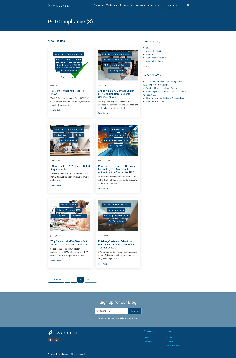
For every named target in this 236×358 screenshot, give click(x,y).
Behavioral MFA (116, 135)
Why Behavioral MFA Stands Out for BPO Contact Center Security (68, 243)
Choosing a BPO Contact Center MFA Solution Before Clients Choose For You (116, 93)
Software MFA (79, 216)
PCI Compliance (69, 71)
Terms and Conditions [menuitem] (174, 345)
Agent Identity (154, 51)
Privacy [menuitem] (169, 337)
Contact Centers (73, 60)
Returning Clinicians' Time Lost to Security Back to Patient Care (165, 93)
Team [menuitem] (146, 337)
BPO (58, 60)
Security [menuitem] (169, 341)
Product (97, 5)
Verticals (110, 5)
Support (139, 5)
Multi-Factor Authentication (69, 54)
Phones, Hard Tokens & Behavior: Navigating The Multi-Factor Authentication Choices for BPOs (117, 169)
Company (152, 5)
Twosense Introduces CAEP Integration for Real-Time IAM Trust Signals (163, 83)
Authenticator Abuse (156, 58)
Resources (125, 5)
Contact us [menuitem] (148, 341)
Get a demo (172, 5)
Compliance (62, 65)
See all (146, 66)
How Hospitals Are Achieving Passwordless (165, 98)
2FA (149, 48)
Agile (149, 54)
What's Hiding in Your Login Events (161, 88)
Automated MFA (154, 61)
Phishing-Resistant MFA (116, 140)
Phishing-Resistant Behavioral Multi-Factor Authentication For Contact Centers (116, 244)
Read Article (55, 110)
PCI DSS (77, 65)
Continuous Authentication (116, 60)
